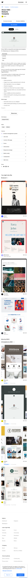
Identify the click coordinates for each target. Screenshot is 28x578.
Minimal (8, 127)
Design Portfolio (5, 119)
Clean (3, 127)
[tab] (14, 54)
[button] (26, 2)
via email (12, 65)
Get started (21, 2)
